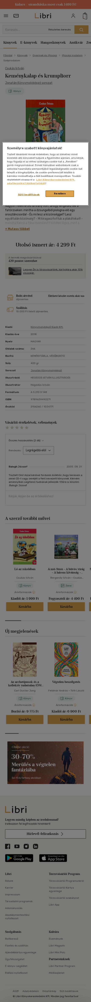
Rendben (60, 193)
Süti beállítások (29, 194)
